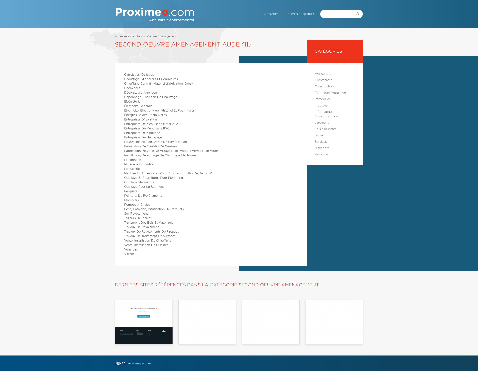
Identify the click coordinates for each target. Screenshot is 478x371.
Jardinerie (322, 122)
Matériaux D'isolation (139, 164)
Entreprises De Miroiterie (142, 133)
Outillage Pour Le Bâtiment (144, 186)
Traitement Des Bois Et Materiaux (148, 222)
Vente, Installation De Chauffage (147, 240)
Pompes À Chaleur (138, 204)
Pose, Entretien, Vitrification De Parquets (154, 209)
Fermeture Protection (330, 92)
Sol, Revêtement (136, 213)
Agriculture (323, 73)
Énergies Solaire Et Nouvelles (145, 115)
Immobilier (322, 99)
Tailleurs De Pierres (138, 218)
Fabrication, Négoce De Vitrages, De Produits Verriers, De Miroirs (171, 150)
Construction (324, 86)
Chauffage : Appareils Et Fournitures (151, 79)
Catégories (270, 14)
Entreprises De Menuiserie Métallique (151, 124)
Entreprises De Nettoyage (143, 137)
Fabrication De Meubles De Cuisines (150, 146)
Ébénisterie (132, 101)
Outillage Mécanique (139, 182)
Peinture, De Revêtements (143, 195)
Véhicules (322, 154)
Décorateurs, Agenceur (141, 92)
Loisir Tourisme (326, 129)
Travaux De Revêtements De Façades (151, 231)
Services (321, 141)
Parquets (130, 191)
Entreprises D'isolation (140, 119)
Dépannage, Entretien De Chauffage (150, 97)
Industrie (321, 105)
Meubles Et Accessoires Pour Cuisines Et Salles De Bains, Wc (168, 173)
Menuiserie (132, 168)
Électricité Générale (138, 106)
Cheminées (132, 88)
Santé (319, 135)
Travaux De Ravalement (141, 227)
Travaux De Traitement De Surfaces (150, 236)
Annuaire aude (124, 36)
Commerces (323, 80)
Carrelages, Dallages (139, 74)
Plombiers (131, 200)
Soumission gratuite (300, 14)
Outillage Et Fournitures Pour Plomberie (153, 177)
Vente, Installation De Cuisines (146, 245)
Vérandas (131, 249)
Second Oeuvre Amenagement (156, 36)
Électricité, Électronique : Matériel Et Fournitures (159, 110)
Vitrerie (129, 254)
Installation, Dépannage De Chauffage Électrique (160, 155)
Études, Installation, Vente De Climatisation (155, 141)
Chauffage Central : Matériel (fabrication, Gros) (158, 83)
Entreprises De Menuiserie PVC (146, 128)
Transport (322, 148)
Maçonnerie (132, 159)
